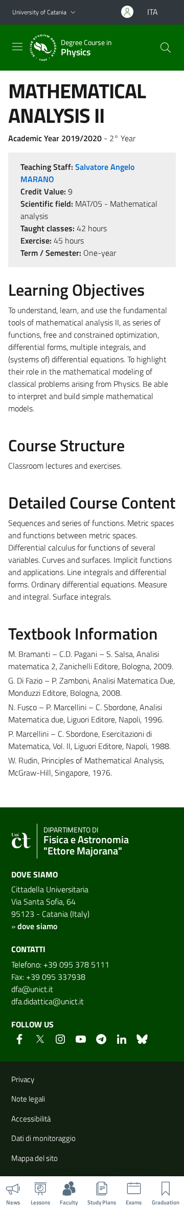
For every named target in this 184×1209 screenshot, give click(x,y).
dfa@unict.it (32, 989)
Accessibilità (31, 1119)
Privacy (22, 1079)
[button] (73, 12)
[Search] (165, 47)
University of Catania (39, 12)
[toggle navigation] (17, 46)
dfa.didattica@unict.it (47, 1001)
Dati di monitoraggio (43, 1138)
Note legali (28, 1099)
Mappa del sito (34, 1158)
